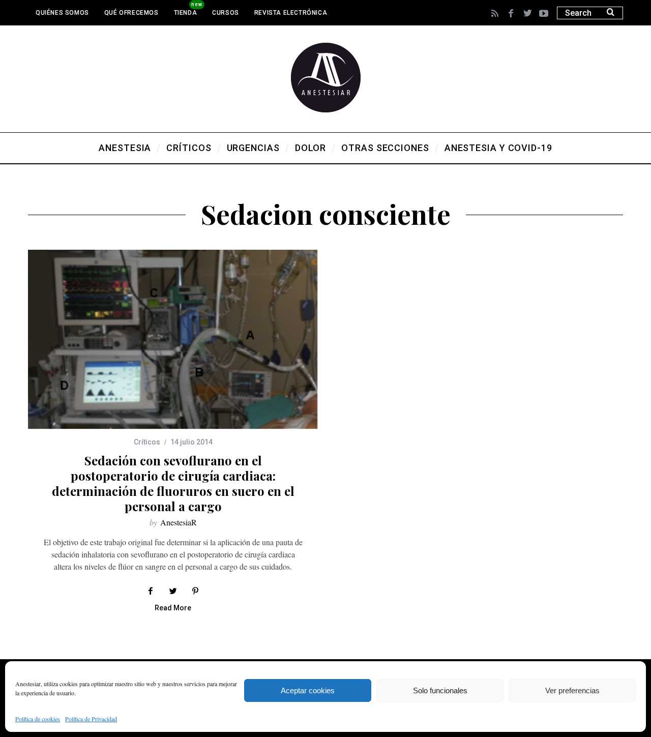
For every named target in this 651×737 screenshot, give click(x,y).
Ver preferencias (572, 690)
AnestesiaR (178, 522)
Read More (173, 608)
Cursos (225, 12)
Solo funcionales (440, 690)
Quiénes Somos (62, 12)
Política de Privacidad (91, 719)
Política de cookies (37, 719)
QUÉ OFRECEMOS (131, 12)
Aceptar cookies (308, 690)
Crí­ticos (147, 442)
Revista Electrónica (290, 12)
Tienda (185, 12)
